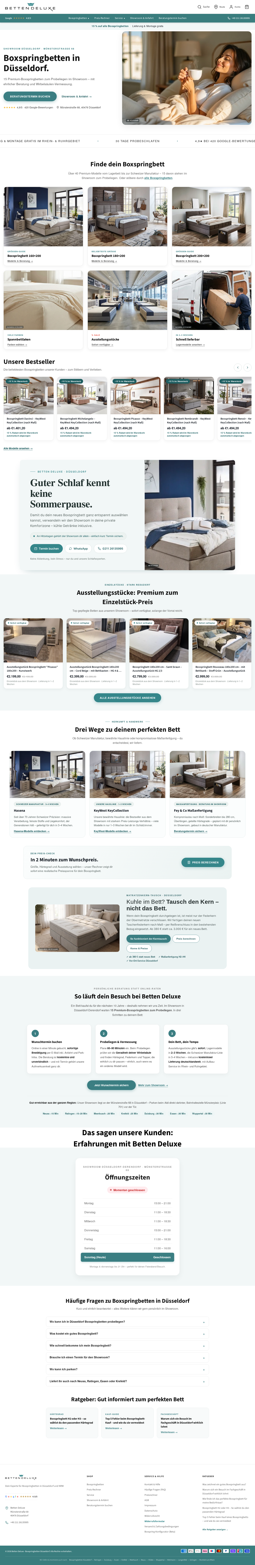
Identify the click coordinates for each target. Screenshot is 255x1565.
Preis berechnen (205, 862)
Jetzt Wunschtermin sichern (111, 1085)
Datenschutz (151, 1511)
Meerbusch (134, 1560)
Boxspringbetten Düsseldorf (80, 1560)
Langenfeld (182, 1560)
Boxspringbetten (78, 18)
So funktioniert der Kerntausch (148, 938)
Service (119, 18)
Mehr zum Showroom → (153, 1085)
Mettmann (171, 1560)
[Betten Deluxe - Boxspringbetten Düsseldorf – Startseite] (30, 7)
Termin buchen (49, 548)
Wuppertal (160, 1560)
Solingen (193, 1560)
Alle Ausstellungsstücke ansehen (127, 698)
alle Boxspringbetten (158, 178)
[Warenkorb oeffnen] (247, 7)
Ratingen (97, 1560)
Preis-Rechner (102, 18)
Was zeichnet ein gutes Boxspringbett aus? (224, 1484)
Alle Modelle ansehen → (18, 448)
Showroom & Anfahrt (142, 18)
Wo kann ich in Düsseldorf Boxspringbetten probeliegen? (87, 1322)
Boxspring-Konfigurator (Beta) (159, 1531)
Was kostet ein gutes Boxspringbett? (74, 1333)
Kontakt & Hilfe (152, 1484)
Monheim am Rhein (207, 1560)
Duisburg (108, 1560)
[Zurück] (238, 367)
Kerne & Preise (139, 948)
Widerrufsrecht (152, 1516)
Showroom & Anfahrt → (77, 96)
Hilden (151, 1560)
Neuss (143, 1560)
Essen (116, 1560)
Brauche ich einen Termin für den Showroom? (80, 1357)
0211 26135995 (113, 548)
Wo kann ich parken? (64, 1369)
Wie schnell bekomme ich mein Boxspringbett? (80, 1345)
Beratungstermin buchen (172, 18)
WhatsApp (81, 548)
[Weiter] (248, 367)
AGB (146, 1500)
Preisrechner (151, 1495)
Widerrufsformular (154, 1521)
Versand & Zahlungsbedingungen (161, 1526)
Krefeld (124, 1560)
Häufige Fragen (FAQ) (155, 1489)
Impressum (150, 1505)
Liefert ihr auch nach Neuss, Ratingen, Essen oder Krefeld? (88, 1381)
